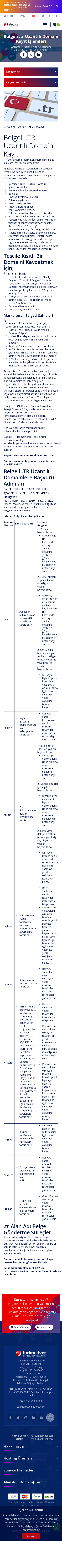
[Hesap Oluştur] (56, 16)
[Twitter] (18, 1417)
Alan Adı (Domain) (42, 46)
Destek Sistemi (21, 1327)
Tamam (31, 1536)
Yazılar (26, 46)
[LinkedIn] (34, 1417)
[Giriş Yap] (50, 16)
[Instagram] (26, 1417)
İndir (32, 306)
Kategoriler (13, 71)
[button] (34, 16)
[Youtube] (41, 1417)
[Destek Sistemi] (43, 16)
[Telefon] (6, 16)
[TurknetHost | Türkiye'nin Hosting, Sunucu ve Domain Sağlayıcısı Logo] (11, 24)
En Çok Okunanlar (17, 82)
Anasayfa (15, 46)
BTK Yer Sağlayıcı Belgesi (31, 1383)
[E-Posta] (11, 16)
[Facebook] (10, 1417)
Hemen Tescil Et (43, 6)
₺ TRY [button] (23, 16)
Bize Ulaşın (45, 1327)
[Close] (57, 6)
